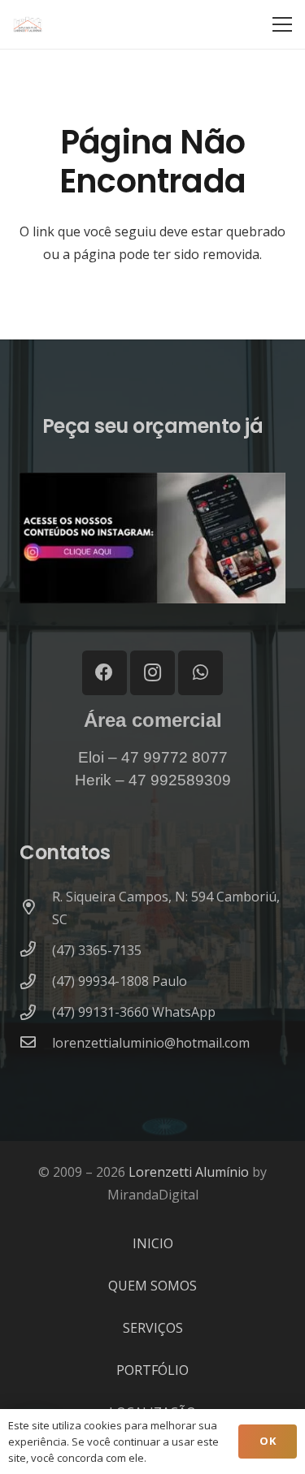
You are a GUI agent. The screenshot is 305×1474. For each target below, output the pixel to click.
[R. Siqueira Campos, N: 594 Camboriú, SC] (36, 908)
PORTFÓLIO (152, 1370)
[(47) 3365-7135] (36, 950)
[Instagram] (152, 673)
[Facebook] (104, 673)
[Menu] (282, 24)
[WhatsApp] (200, 673)
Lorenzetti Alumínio (189, 1172)
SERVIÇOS (153, 1328)
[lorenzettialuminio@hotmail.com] (36, 1042)
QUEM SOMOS (152, 1286)
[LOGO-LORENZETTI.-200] (27, 24)
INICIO (153, 1243)
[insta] (152, 538)
